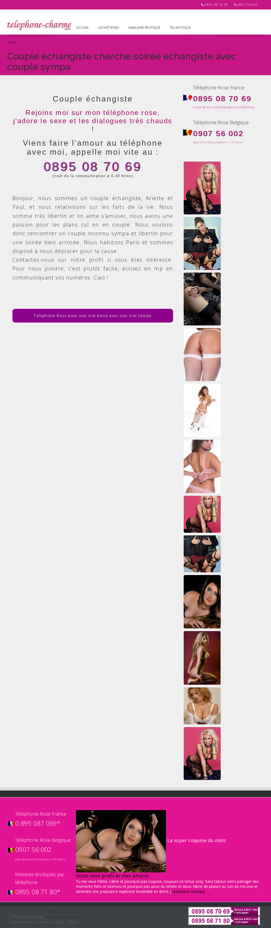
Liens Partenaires (23, 922)
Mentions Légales (51, 922)
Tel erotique (180, 27)
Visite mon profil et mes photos (112, 875)
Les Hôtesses (108, 27)
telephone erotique (189, 891)
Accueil (82, 27)
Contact (72, 922)
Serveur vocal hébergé (27, 917)
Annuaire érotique (144, 27)
